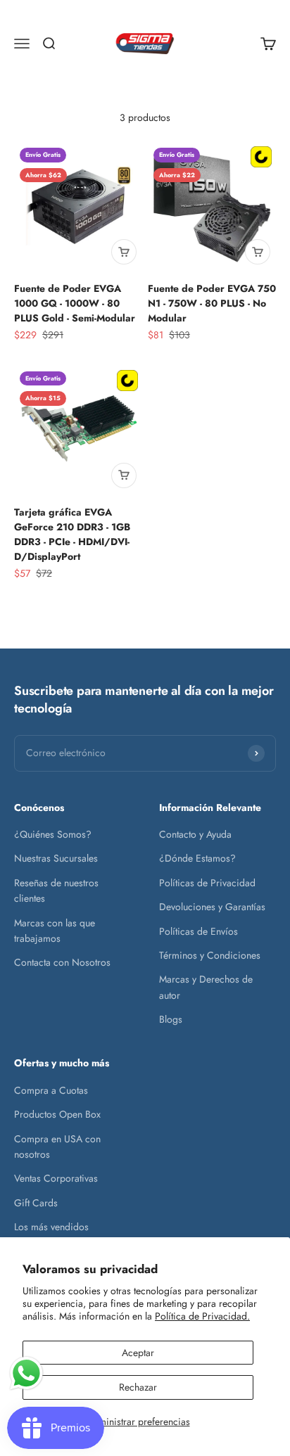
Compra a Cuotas (51, 1090)
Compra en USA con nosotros (57, 1146)
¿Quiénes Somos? (53, 834)
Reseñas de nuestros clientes (56, 890)
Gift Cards (36, 1203)
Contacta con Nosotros (62, 962)
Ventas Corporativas (56, 1178)
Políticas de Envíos (198, 931)
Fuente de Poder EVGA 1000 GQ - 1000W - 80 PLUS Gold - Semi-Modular (74, 303)
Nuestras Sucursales (56, 858)
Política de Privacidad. (202, 1316)
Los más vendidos (51, 1227)
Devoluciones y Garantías (212, 907)
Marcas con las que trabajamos (54, 930)
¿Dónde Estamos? (197, 858)
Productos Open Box (57, 1114)
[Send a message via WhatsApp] (26, 1373)
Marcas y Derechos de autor (206, 987)
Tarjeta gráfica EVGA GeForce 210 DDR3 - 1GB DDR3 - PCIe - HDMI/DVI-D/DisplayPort (72, 534)
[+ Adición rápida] (124, 251)
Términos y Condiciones (209, 955)
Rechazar (138, 1387)
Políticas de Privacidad (207, 883)
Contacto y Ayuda (195, 834)
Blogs (170, 1019)
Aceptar (138, 1353)
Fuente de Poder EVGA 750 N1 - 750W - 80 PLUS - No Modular (212, 303)
